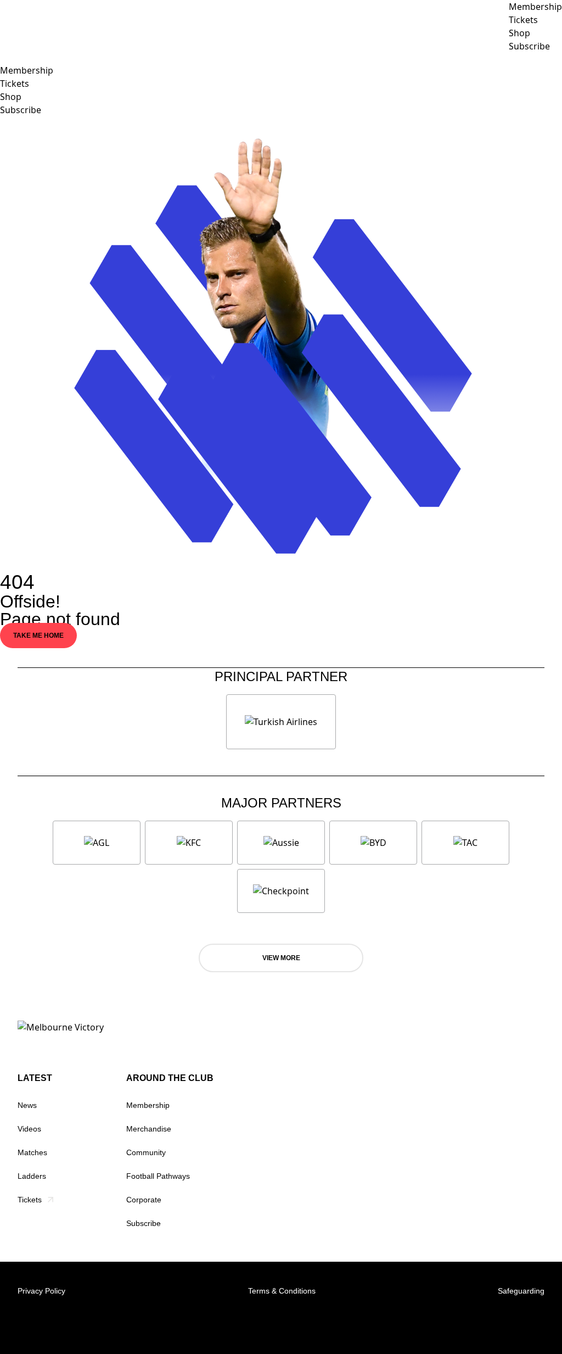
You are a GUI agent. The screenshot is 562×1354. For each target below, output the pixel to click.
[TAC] (465, 842)
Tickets (14, 83)
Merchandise (148, 1128)
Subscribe (20, 110)
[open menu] (8, 58)
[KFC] (188, 842)
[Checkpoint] (281, 891)
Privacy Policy (41, 1290)
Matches (32, 1152)
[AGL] (96, 842)
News (27, 1105)
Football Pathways (158, 1176)
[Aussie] (281, 842)
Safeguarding (521, 1290)
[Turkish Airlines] (281, 722)
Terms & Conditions (282, 1290)
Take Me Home (38, 635)
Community (146, 1152)
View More (281, 958)
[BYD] (373, 842)
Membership (26, 70)
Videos (29, 1128)
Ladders (32, 1176)
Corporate (143, 1199)
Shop (10, 97)
